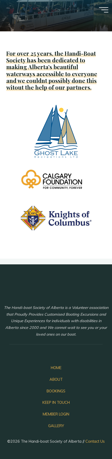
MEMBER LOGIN (56, 414)
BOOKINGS (56, 391)
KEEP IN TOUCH (56, 402)
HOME (56, 367)
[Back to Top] (91, 439)
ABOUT (56, 379)
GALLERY (56, 425)
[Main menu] (103, 9)
